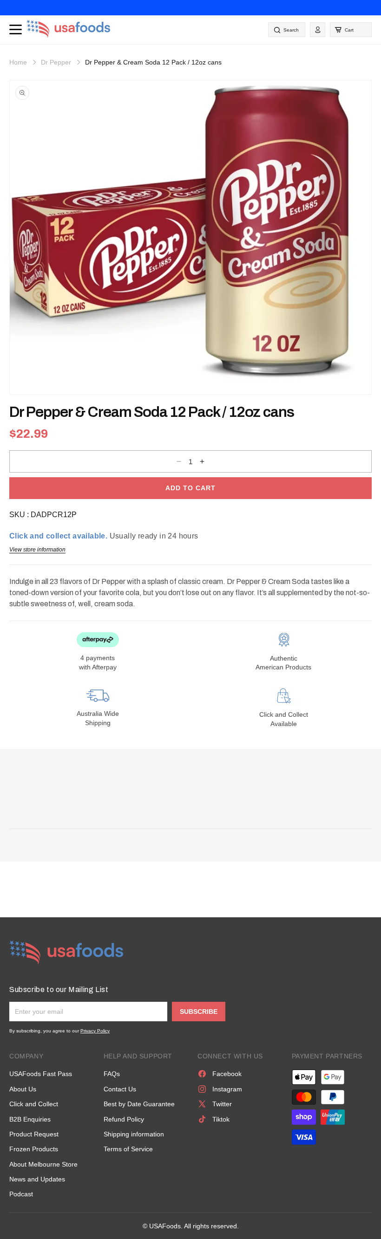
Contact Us (120, 1089)
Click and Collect (33, 1104)
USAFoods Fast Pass (40, 1073)
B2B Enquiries (30, 1119)
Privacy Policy (95, 1030)
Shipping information (134, 1134)
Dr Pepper (56, 62)
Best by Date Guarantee (139, 1104)
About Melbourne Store (43, 1164)
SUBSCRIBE (198, 1011)
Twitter (222, 1104)
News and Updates (37, 1179)
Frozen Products (33, 1149)
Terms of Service (128, 1149)
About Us (22, 1089)
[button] (350, 30)
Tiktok (221, 1119)
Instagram (227, 1089)
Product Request (34, 1134)
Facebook (227, 1073)
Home (18, 62)
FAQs (112, 1073)
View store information (37, 549)
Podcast (21, 1194)
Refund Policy (124, 1119)
